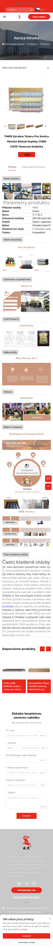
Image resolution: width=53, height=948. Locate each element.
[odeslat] (31, 9)
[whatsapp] (34, 883)
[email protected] (28, 3)
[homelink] (19, 16)
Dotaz (27, 154)
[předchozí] (5, 126)
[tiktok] (19, 883)
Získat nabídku (39, 17)
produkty (8, 606)
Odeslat (26, 815)
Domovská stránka (14, 44)
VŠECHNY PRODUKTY (14, 67)
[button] (42, 648)
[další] (45, 126)
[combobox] (13, 747)
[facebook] (26, 883)
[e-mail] (48, 478)
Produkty (32, 44)
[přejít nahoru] (48, 486)
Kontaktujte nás (26, 890)
